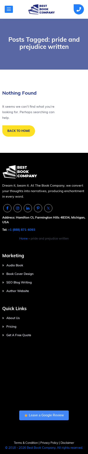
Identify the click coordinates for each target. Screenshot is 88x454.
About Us (13, 318)
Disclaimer (67, 443)
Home (23, 238)
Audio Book (14, 265)
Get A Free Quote (18, 335)
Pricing (11, 326)
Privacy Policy (49, 443)
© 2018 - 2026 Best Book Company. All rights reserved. (44, 448)
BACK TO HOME (18, 131)
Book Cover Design (20, 274)
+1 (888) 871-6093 (21, 230)
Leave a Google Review (46, 415)
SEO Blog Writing (19, 282)
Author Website (17, 291)
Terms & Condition (26, 443)
